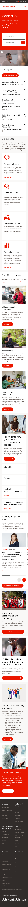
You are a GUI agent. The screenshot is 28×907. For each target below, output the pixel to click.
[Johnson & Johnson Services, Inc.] (8, 6)
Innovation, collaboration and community (10, 616)
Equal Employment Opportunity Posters (8, 889)
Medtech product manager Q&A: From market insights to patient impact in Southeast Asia (12, 555)
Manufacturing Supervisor (10, 82)
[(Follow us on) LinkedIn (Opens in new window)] (15, 871)
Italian (21, 1)
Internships (8, 467)
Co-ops (7, 478)
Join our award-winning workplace (13, 706)
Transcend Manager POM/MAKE (8, 126)
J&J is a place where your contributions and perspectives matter (12, 662)
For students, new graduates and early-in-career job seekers (12, 440)
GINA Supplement (19, 889)
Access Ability (7, 351)
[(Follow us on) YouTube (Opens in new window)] (15, 858)
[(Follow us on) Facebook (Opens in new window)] (15, 863)
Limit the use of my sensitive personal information (10, 892)
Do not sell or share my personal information (9, 891)
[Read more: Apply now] (14, 693)
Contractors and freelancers (8, 393)
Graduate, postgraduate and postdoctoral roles (13, 503)
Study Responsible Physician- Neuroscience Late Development (10, 102)
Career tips (4, 549)
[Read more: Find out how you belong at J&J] (14, 647)
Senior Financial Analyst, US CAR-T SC (11, 116)
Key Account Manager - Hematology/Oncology (10, 91)
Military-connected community (9, 308)
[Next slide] (24, 580)
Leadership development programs (13, 490)
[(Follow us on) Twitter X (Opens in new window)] (15, 867)
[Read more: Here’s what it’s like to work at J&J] (14, 600)
